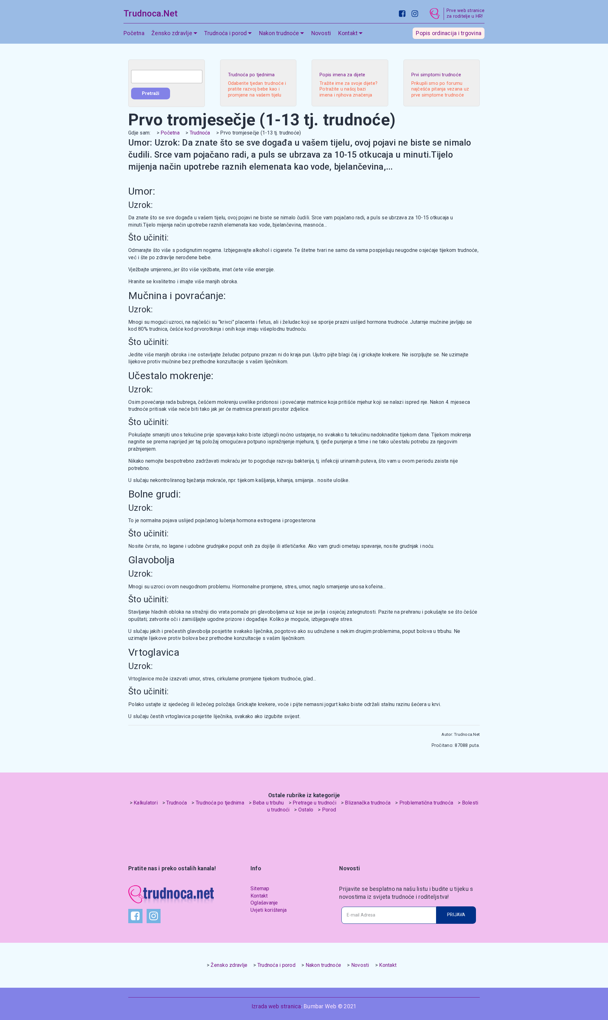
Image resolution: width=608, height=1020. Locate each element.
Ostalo (306, 810)
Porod (329, 810)
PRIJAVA (456, 914)
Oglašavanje (264, 903)
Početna (134, 33)
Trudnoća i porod (276, 965)
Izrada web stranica (276, 1006)
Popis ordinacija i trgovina (448, 33)
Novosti (321, 33)
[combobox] (167, 76)
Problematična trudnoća (426, 803)
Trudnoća (200, 133)
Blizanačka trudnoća (367, 803)
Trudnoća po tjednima (220, 803)
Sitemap (259, 888)
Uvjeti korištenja (268, 910)
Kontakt (259, 896)
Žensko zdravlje (229, 965)
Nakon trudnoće (323, 965)
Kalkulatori (146, 803)
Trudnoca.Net (151, 14)
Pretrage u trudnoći (314, 803)
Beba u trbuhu (268, 803)
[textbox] (166, 76)
